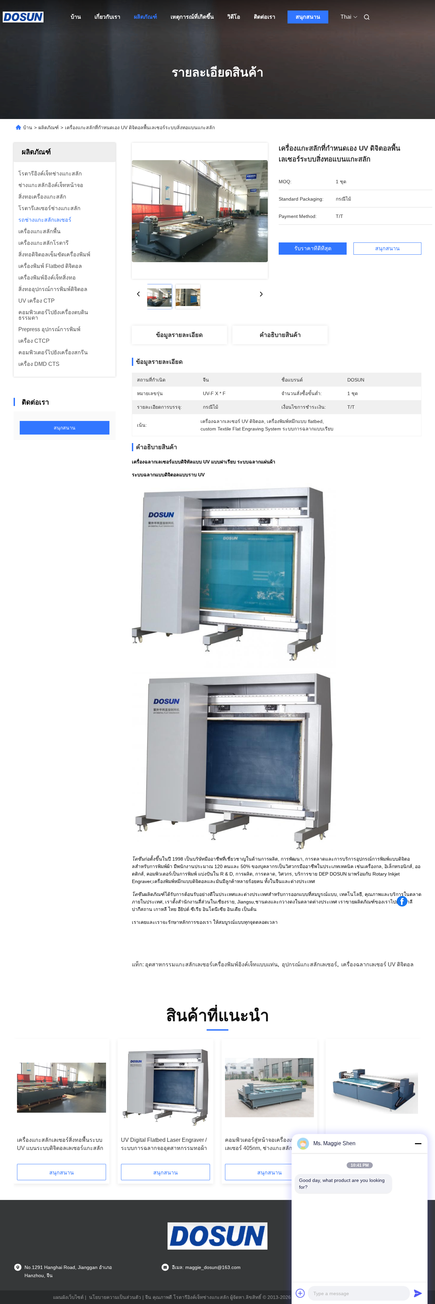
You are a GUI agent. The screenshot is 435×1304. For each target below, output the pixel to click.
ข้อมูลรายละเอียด (179, 335)
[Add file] (300, 1293)
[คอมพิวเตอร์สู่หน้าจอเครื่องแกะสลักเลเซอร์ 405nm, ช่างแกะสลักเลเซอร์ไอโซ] (269, 1087)
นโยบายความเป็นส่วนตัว (115, 1297)
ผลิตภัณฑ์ (145, 17)
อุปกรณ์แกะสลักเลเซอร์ (309, 964)
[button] (26, 1103)
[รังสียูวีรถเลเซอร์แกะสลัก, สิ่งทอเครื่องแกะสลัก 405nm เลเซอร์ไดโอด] (373, 1087)
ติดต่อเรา (264, 17)
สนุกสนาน (308, 17)
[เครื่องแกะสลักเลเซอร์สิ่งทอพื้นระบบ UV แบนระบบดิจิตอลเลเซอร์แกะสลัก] (61, 1087)
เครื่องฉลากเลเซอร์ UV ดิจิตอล (377, 964)
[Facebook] (402, 901)
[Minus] (418, 1143)
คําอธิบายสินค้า (280, 335)
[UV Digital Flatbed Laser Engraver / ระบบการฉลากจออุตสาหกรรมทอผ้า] (165, 1087)
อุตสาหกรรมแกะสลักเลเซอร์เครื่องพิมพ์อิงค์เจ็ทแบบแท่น (211, 964)
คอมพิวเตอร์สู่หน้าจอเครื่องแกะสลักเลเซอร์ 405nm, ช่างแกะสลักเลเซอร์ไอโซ (267, 1144)
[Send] (418, 1293)
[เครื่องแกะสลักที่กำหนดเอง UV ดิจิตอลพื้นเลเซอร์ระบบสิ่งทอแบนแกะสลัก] (200, 211)
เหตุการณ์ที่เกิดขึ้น (192, 17)
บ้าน (76, 17)
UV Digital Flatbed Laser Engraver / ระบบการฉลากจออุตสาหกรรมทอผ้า (164, 1144)
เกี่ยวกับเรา (107, 17)
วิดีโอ (233, 17)
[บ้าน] (23, 17)
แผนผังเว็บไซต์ (68, 1297)
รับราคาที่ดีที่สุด (312, 248)
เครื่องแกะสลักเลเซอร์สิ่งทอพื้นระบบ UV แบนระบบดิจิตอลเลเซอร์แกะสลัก (60, 1144)
